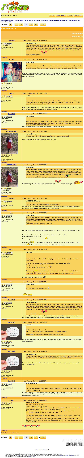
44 (21, 24)
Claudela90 (11, 40)
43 (16, 24)
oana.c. (11, 93)
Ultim (43, 24)
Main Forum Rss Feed (42, 450)
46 (31, 24)
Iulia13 (11, 60)
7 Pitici (13, 453)
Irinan (11, 400)
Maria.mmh (11, 322)
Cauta (52, 15)
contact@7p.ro (31, 456)
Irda (11, 213)
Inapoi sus (4, 57)
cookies (19, 455)
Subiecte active (61, 15)
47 (36, 24)
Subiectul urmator (77, 36)
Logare (70, 15)
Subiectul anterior (77, 33)
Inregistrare (78, 15)
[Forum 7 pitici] (15, 12)
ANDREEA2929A (11, 131)
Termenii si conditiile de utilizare (66, 455)
